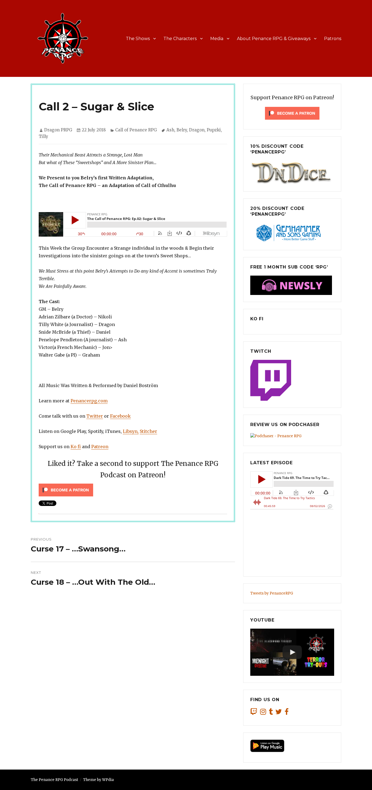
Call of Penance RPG (136, 129)
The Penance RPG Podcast (54, 779)
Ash (170, 129)
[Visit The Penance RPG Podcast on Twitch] (253, 713)
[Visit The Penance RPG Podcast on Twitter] (278, 713)
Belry (181, 129)
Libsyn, (131, 431)
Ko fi (76, 446)
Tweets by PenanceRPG (271, 593)
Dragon (197, 129)
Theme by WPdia (98, 779)
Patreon (99, 446)
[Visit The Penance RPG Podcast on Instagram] (263, 713)
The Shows (138, 38)
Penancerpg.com (89, 400)
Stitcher (148, 431)
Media (216, 38)
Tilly (43, 136)
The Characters (180, 38)
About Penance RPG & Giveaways (273, 38)
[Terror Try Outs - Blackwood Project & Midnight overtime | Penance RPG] (292, 652)
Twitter (94, 416)
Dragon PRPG (58, 129)
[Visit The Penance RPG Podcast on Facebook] (287, 713)
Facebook (120, 416)
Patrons (332, 38)
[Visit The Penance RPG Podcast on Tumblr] (271, 713)
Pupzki (214, 129)
